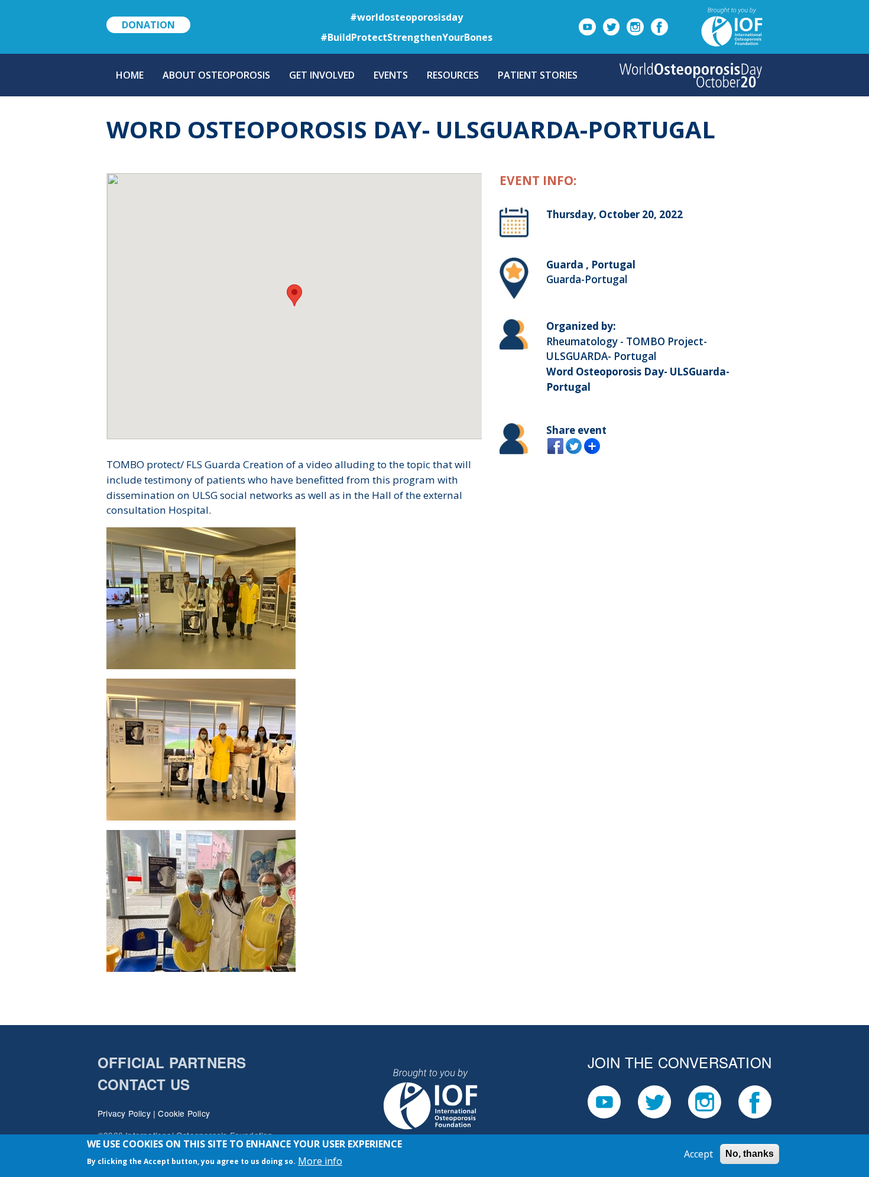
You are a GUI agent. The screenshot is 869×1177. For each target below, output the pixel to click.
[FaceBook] (659, 26)
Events (391, 75)
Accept (698, 1153)
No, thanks (749, 1154)
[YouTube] (587, 26)
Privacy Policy (124, 1113)
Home (130, 75)
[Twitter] (611, 26)
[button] (294, 295)
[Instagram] (635, 26)
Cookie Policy (184, 1113)
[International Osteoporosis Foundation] (718, 26)
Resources (453, 75)
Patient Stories (538, 75)
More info (320, 1160)
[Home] (691, 75)
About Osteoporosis (216, 75)
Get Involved (322, 75)
